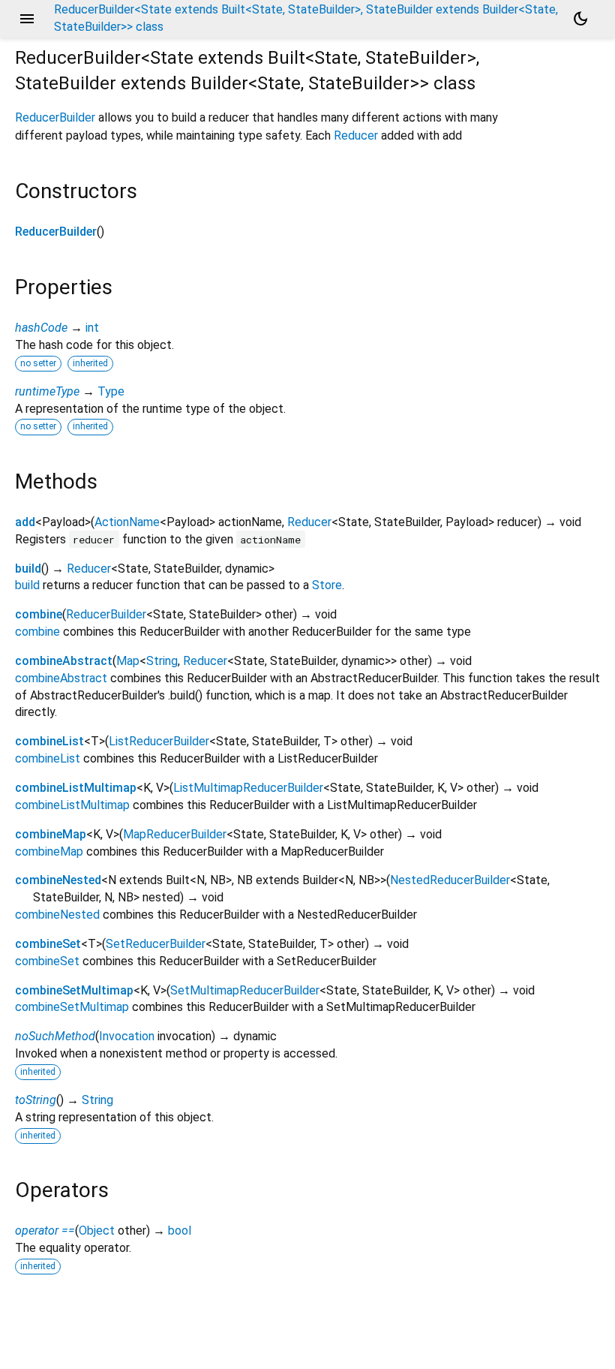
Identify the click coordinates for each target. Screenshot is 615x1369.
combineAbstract (63, 661)
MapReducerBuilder (174, 834)
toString (35, 1100)
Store (327, 585)
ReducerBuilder (55, 117)
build (28, 568)
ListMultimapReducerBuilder (248, 788)
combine (38, 614)
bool (179, 1230)
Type (111, 391)
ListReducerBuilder (159, 741)
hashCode (41, 327)
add (25, 522)
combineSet (48, 944)
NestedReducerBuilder (450, 880)
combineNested (58, 880)
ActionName (127, 522)
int (92, 327)
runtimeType (47, 391)
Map (128, 661)
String (162, 661)
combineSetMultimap (74, 990)
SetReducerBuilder (156, 944)
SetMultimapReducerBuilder (245, 990)
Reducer (356, 135)
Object (97, 1230)
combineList (49, 741)
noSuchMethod (55, 1036)
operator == (45, 1230)
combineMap (50, 834)
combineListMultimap (75, 788)
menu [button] (27, 19)
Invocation (126, 1036)
